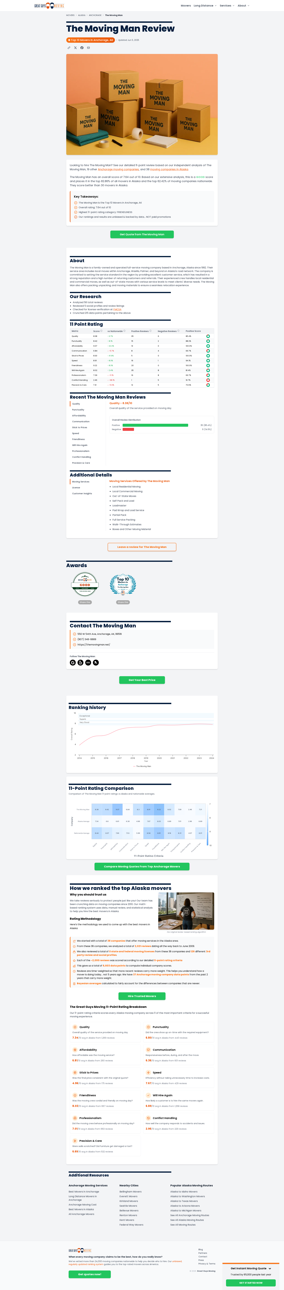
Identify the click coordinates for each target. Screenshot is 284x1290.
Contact (203, 1256)
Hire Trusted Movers (142, 996)
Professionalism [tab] (80, 451)
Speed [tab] (75, 433)
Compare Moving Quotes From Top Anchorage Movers (142, 866)
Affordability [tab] (79, 415)
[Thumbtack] (96, 663)
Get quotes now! (89, 1274)
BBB (88, 662)
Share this (85, 602)
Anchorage (95, 15)
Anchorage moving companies (118, 169)
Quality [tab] (76, 403)
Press (201, 1260)
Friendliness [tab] (78, 439)
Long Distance (203, 5)
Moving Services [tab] (80, 481)
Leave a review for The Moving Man (142, 547)
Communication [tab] (80, 421)
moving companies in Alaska (169, 169)
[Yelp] (80, 663)
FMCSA (117, 309)
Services (225, 5)
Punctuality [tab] (78, 409)
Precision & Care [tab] (81, 462)
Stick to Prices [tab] (79, 427)
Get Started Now (251, 1283)
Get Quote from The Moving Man (142, 234)
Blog (201, 1249)
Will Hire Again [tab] (79, 445)
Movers (186, 5)
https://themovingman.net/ (94, 644)
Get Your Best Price (142, 680)
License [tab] (76, 487)
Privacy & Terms (207, 1263)
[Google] (73, 663)
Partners (203, 1253)
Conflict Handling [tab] (81, 457)
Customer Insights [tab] (82, 493)
